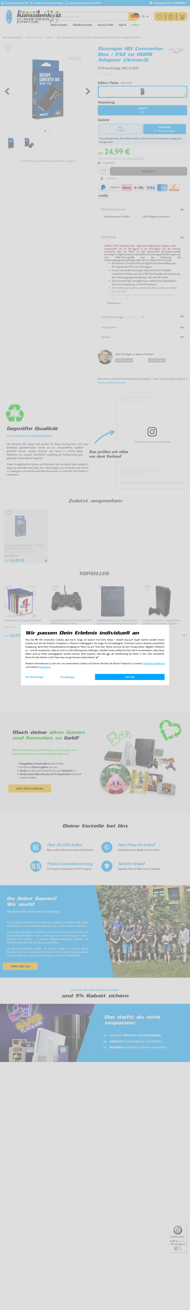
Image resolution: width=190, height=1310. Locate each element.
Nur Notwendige (34, 677)
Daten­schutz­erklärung (154, 663)
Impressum (44, 667)
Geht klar (130, 677)
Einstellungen (67, 677)
